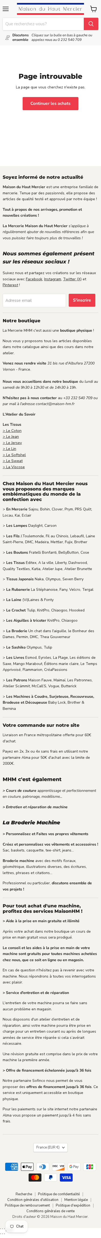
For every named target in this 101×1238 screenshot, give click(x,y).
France (48, 1147)
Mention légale (76, 1199)
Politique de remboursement (27, 1205)
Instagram (52, 279)
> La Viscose (14, 467)
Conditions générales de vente (50, 1211)
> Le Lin (9, 448)
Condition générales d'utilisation (32, 1199)
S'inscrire (82, 300)
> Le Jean (11, 436)
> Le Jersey (12, 442)
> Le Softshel (14, 454)
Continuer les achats (50, 103)
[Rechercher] (91, 24)
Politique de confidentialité (59, 1194)
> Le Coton (12, 430)
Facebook (34, 279)
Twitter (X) (72, 279)
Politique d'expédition (73, 1205)
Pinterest (10, 285)
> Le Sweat (13, 460)
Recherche (24, 1194)
